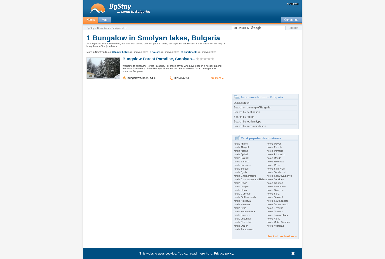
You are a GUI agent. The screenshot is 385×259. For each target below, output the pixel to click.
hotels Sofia (273, 193)
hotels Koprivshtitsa (244, 211)
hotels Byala (240, 172)
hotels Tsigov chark (277, 215)
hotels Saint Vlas (276, 168)
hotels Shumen (275, 183)
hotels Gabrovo (242, 193)
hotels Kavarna (242, 204)
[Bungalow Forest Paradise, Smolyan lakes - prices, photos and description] (103, 78)
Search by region (244, 116)
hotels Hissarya (242, 200)
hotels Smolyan (275, 190)
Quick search (242, 102)
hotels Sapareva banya (279, 175)
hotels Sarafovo (275, 179)
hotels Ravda (274, 158)
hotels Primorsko (276, 154)
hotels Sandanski (276, 172)
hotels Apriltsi (241, 154)
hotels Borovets (242, 165)
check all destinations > (282, 236)
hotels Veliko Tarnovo (278, 222)
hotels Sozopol (275, 197)
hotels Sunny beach (277, 204)
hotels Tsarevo (275, 211)
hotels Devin (240, 183)
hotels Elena (240, 190)
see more (216, 77)
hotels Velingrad (275, 225)
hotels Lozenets (242, 218)
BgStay (90, 28)
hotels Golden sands (245, 197)
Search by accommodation (250, 126)
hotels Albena (241, 150)
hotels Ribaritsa (275, 161)
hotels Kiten (240, 208)
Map (104, 19)
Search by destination (247, 112)
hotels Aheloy (241, 143)
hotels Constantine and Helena (250, 179)
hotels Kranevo (242, 215)
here (209, 253)
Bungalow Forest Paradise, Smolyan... (159, 59)
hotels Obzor (241, 225)
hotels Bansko (241, 161)
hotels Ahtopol (241, 147)
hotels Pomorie (275, 150)
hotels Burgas (241, 168)
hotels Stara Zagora (277, 200)
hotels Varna (273, 218)
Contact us (291, 19)
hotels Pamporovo (243, 229)
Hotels (91, 19)
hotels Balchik (241, 158)
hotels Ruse (273, 165)
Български (292, 3)
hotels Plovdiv (274, 147)
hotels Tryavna (275, 208)
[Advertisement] (265, 60)
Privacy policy (223, 253)
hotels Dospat (241, 186)
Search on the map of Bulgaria (252, 107)
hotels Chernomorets (245, 175)
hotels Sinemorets (276, 186)
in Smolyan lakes (130, 52)
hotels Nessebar (243, 222)
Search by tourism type (247, 121)
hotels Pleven (274, 143)
